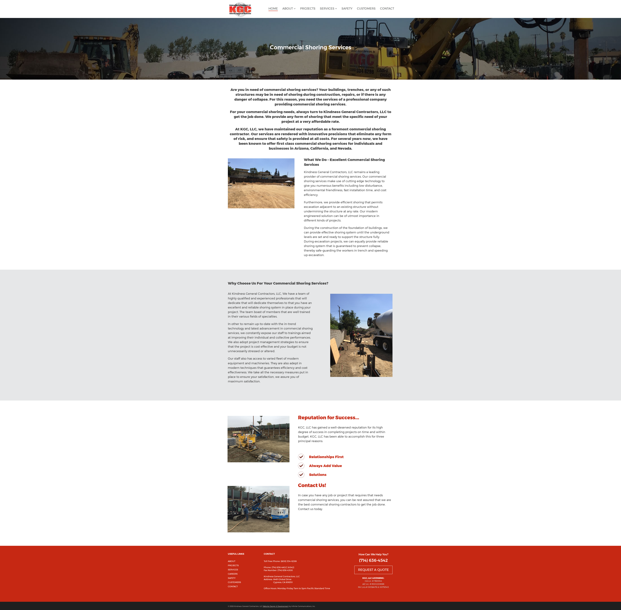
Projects (307, 8)
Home (273, 8)
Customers (366, 8)
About (288, 8)
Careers (233, 573)
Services (327, 8)
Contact (387, 8)
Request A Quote (373, 570)
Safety (347, 8)
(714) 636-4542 (373, 560)
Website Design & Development (276, 606)
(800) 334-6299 (289, 561)
